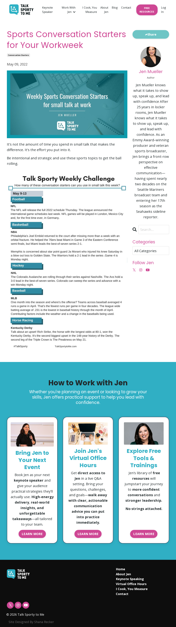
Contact (126, 7)
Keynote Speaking (130, 579)
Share (151, 34)
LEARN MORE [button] (32, 534)
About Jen (104, 10)
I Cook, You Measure (89, 10)
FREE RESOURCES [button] (147, 9)
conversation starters (18, 55)
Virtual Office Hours (131, 584)
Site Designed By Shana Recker (31, 622)
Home (120, 569)
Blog (115, 7)
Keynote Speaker (47, 10)
